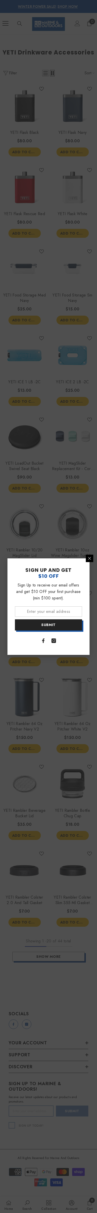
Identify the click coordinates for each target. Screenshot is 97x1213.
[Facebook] (43, 640)
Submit (48, 624)
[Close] (89, 558)
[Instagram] (53, 640)
